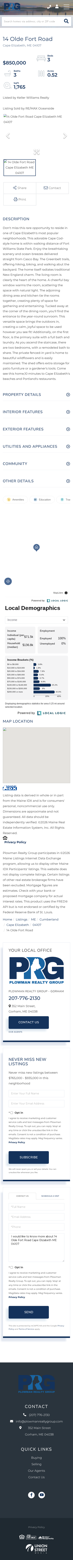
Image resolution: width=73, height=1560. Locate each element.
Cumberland (48, 919)
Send (28, 1312)
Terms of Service (26, 1329)
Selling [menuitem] (36, 1464)
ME (33, 919)
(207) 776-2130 (49, 7)
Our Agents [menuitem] (36, 1471)
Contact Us (28, 1022)
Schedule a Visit (50, 1196)
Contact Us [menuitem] (36, 1477)
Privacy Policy (15, 842)
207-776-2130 (24, 998)
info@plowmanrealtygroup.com (39, 1421)
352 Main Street (39, 1431)
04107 (37, 925)
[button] (66, 21)
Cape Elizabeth (18, 925)
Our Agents (15, 1032)
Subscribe (29, 1157)
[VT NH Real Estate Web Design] (36, 1548)
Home (7, 919)
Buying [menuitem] (36, 1458)
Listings (21, 919)
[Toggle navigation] (66, 7)
